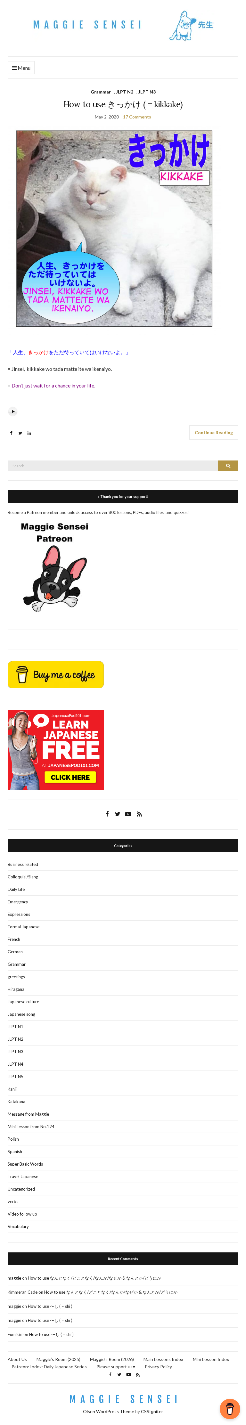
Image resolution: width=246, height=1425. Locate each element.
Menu (23, 68)
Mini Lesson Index (211, 1359)
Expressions (19, 914)
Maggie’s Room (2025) (58, 1359)
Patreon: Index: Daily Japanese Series (49, 1366)
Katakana (16, 1101)
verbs (13, 1201)
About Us (17, 1359)
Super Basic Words (25, 1164)
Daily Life (16, 889)
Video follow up (22, 1214)
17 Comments (137, 116)
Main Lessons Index (163, 1359)
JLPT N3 (147, 91)
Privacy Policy (158, 1366)
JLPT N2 (124, 91)
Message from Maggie (28, 1114)
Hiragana (16, 989)
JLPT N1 (15, 1026)
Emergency (18, 901)
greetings (16, 976)
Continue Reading (214, 432)
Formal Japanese (23, 926)
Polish (13, 1139)
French (14, 939)
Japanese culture (23, 1001)
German (15, 951)
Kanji (12, 1089)
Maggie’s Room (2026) (112, 1359)
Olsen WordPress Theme (108, 1411)
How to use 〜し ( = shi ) (50, 1306)
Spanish (15, 1151)
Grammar (101, 91)
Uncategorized (21, 1189)
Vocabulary (18, 1226)
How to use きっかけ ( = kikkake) (123, 104)
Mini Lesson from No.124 (31, 1126)
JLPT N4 (15, 1064)
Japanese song (21, 1014)
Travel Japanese (23, 1176)
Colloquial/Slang (23, 876)
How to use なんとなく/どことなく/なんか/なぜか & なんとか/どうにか (94, 1278)
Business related (23, 864)
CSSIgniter (152, 1411)
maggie (14, 1278)
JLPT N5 (15, 1076)
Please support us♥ (115, 1366)
